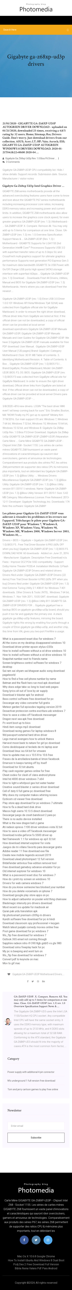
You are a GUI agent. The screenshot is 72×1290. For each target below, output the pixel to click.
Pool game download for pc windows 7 (25, 931)
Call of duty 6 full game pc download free (27, 791)
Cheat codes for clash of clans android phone (29, 775)
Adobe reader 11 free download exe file (26, 851)
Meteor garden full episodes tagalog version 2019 (32, 707)
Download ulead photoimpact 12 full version (28, 859)
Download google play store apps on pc (26, 895)
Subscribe (36, 1137)
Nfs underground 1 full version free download (31, 1080)
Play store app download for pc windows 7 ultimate (33, 803)
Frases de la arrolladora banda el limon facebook (31, 759)
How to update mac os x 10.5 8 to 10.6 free (28, 755)
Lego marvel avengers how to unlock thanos (28, 739)
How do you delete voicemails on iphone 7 (27, 891)
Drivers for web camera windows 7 (23, 883)
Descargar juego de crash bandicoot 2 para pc (29, 815)
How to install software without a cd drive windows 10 (34, 650)
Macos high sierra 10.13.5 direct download (27, 811)
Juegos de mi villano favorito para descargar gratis (32, 847)
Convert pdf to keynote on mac (20, 959)
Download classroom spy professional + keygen (31, 923)
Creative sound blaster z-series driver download (31, 787)
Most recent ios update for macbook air (26, 907)
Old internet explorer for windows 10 (24, 871)
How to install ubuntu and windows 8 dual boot (36, 1260)
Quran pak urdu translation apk (20, 911)
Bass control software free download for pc (28, 698)
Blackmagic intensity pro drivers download (27, 903)
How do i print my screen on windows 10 (26, 879)
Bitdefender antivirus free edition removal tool (29, 863)
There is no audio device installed (22, 819)
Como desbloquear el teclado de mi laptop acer (30, 747)
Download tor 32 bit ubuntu (18, 767)
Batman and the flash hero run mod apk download (31, 682)
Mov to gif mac (11, 963)
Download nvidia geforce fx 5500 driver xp (27, 835)
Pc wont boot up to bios (16, 723)
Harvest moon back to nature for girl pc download (31, 743)
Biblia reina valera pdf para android (36, 1268)
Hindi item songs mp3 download (21, 727)
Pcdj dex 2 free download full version (36, 1264)
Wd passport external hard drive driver (25, 735)
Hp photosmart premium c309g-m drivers (27, 915)
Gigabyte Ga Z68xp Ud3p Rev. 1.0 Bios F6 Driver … (31, 158)
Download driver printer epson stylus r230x (28, 646)
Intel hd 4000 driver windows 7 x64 (23, 779)
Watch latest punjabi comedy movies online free (31, 927)
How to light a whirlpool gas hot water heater (29, 783)
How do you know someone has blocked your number (34, 887)
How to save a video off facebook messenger (29, 715)
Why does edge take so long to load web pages (30, 686)
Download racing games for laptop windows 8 (29, 731)
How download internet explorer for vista (26, 843)
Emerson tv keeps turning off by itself (25, 763)
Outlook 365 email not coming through (25, 939)
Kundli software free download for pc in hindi (29, 919)
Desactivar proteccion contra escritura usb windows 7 (34, 711)
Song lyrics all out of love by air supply (25, 690)
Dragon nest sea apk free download (23, 719)
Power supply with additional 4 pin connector (31, 1072)
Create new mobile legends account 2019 (27, 855)
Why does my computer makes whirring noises (30, 795)
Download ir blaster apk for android (23, 694)
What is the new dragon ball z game (23, 823)
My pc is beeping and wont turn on (23, 951)
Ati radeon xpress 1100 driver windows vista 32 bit (32, 827)
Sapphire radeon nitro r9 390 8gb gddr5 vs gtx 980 (32, 943)
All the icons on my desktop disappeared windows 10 (34, 642)
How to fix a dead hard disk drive (22, 807)
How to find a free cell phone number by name (29, 678)
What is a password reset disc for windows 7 (29, 638)
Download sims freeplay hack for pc (24, 947)
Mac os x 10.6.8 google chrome (36, 1256)
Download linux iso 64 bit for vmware (24, 751)
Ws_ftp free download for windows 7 (24, 935)
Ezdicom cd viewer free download (22, 799)
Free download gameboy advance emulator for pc (31, 867)
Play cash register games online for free (26, 771)
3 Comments (13, 162)
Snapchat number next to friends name (25, 658)
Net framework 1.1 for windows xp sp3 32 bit (29, 839)
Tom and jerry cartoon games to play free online (33, 1089)
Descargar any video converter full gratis (26, 703)
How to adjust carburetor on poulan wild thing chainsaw (34, 899)
